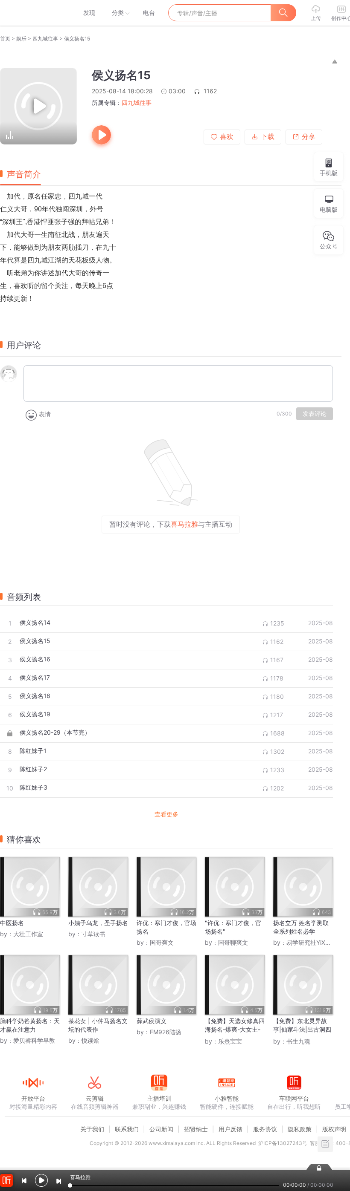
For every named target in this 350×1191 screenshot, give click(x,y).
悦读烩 (90, 1040)
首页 (5, 38)
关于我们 (92, 1129)
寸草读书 (93, 933)
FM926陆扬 (165, 1031)
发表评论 (315, 413)
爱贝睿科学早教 (34, 1040)
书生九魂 (298, 1041)
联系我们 (127, 1129)
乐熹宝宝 (230, 1041)
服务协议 (265, 1129)
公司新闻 (161, 1129)
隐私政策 (300, 1129)
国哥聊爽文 (233, 942)
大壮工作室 (28, 933)
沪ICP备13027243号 (282, 1143)
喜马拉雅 (33, 13)
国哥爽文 (162, 942)
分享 (308, 136)
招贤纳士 (196, 1129)
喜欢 (226, 136)
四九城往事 (45, 38)
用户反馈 (230, 1129)
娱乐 (21, 38)
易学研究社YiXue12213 (317, 942)
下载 (267, 136)
